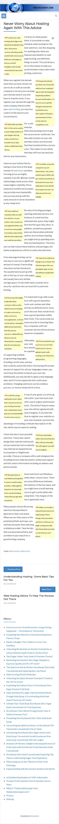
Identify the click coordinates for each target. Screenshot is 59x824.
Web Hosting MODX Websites (21, 674)
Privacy (9, 795)
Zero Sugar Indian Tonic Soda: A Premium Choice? (29, 656)
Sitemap (10, 799)
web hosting (14, 109)
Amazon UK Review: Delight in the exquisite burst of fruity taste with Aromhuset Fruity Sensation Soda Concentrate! (30, 747)
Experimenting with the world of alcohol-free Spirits (30, 768)
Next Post (46, 589)
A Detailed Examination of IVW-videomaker (27, 777)
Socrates (35, 816)
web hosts (18, 170)
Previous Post (14, 569)
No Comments (10, 584)
